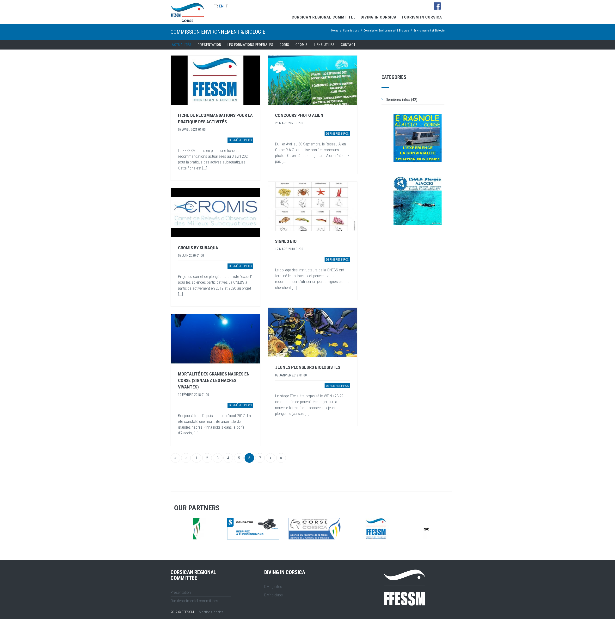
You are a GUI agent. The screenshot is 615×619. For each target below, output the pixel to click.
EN (221, 6)
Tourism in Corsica (421, 17)
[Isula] (418, 201)
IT (226, 6)
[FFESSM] (342, 528)
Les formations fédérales (250, 45)
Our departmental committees (194, 600)
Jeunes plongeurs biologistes (307, 367)
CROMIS (301, 45)
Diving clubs (273, 595)
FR (216, 6)
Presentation (181, 592)
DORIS (284, 45)
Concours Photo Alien (299, 115)
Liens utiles (324, 45)
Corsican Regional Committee (324, 17)
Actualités (181, 45)
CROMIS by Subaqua (198, 247)
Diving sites (273, 586)
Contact (348, 45)
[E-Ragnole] (418, 138)
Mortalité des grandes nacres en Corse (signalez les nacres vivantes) (214, 380)
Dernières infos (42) (401, 99)
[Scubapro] (219, 528)
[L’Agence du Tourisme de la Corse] (280, 528)
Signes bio (286, 241)
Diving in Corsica (379, 17)
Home (334, 30)
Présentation (209, 45)
